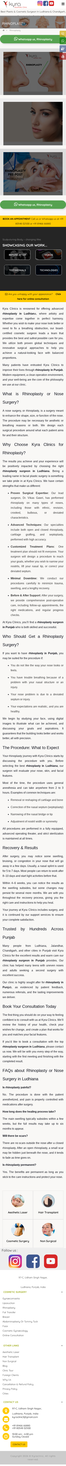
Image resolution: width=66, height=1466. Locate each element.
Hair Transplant (48, 1212)
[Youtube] (51, 3)
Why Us (7, 1379)
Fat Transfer (9, 1312)
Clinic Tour (8, 1370)
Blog (5, 1365)
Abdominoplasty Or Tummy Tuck (20, 1321)
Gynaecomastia (11, 1298)
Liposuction (9, 1303)
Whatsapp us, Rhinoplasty (35, 39)
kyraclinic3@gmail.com (25, 1417)
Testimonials (17, 270)
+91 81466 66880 (21, 1425)
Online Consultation (13, 1335)
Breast (6, 1316)
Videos (49, 254)
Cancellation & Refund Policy (18, 1384)
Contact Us (19, 1444)
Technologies (49, 270)
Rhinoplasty (15, 30)
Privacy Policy (10, 1388)
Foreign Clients (11, 1375)
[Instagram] (39, 3)
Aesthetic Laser (18, 1212)
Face (5, 1326)
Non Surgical (48, 1241)
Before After (17, 254)
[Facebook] (45, 3)
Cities (5, 1393)
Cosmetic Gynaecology (15, 1330)
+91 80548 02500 (21, 1428)
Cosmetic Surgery (17, 1241)
